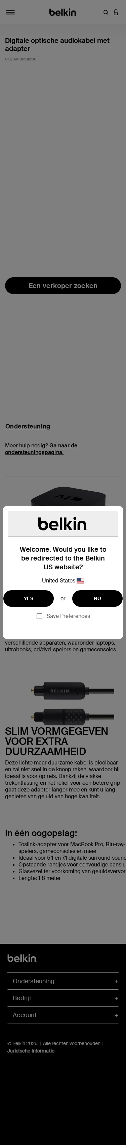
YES (28, 598)
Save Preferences (68, 616)
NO (97, 598)
